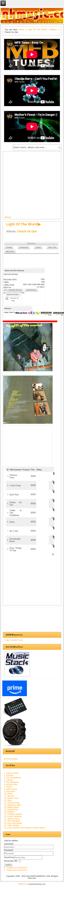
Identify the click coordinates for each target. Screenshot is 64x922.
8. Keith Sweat (10, 789)
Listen (38, 247)
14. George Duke (11, 803)
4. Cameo (8, 780)
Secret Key (9, 857)
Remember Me (10, 861)
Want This (10, 251)
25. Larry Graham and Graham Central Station (24, 828)
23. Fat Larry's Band (13, 823)
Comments (24, 247)
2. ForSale (8, 775)
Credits (9, 247)
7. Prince (8, 787)
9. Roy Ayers (9, 791)
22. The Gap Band (12, 821)
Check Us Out (27, 231)
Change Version (15, 290)
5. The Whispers (11, 782)
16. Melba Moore (11, 807)
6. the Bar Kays (11, 784)
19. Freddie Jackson (13, 814)
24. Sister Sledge (11, 825)
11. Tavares (9, 796)
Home (21, 29)
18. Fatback (9, 812)
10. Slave (8, 793)
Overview (31, 243)
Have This (52, 247)
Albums (53, 29)
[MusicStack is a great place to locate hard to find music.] (21, 313)
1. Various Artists (11, 773)
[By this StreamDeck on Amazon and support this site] (14, 717)
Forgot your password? (17, 870)
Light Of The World (37, 29)
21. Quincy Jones (12, 819)
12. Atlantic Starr (11, 798)
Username (8, 844)
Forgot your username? (17, 868)
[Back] (8, 217)
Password (8, 850)
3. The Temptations (12, 778)
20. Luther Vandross (13, 816)
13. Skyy (8, 800)
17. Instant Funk (11, 809)
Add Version (31, 290)
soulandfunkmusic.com (36, 884)
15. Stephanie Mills (12, 805)
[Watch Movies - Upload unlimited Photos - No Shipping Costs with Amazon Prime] (14, 696)
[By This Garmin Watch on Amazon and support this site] (14, 746)
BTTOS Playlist (10, 759)
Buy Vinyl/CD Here (14, 640)
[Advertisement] (32, 185)
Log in (8, 864)
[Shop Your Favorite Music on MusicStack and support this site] (17, 676)
